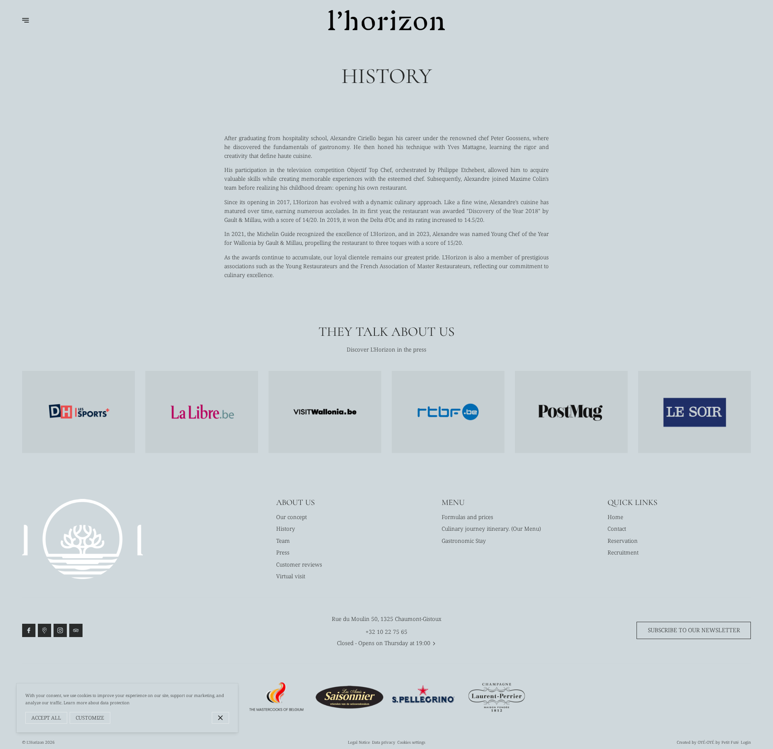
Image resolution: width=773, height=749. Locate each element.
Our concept (291, 517)
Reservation (623, 540)
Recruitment (623, 552)
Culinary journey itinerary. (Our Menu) (491, 528)
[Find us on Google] (45, 630)
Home (615, 517)
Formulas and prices (467, 517)
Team (283, 540)
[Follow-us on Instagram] (60, 630)
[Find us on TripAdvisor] (76, 630)
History (285, 528)
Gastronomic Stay (464, 540)
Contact (617, 528)
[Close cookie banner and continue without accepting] (220, 718)
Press (282, 552)
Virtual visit (290, 576)
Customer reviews (299, 564)
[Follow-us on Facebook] (29, 630)
